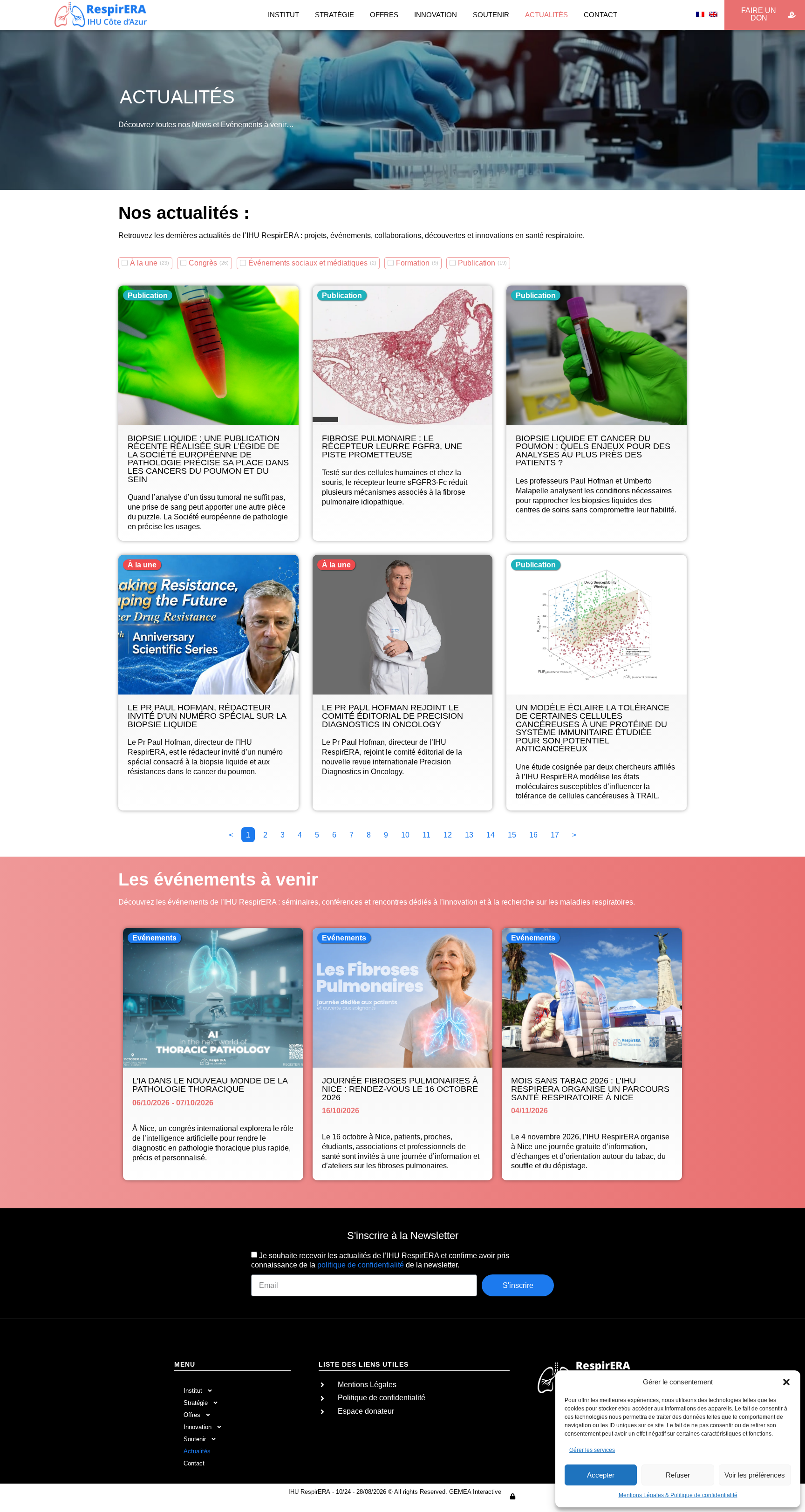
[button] (786, 1382)
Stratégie (334, 15)
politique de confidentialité (360, 1265)
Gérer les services (592, 1450)
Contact (600, 15)
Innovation (435, 15)
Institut (283, 15)
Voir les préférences (754, 1475)
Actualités (546, 15)
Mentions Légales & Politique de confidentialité (678, 1495)
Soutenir (491, 15)
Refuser (678, 1475)
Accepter (600, 1475)
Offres (384, 15)
